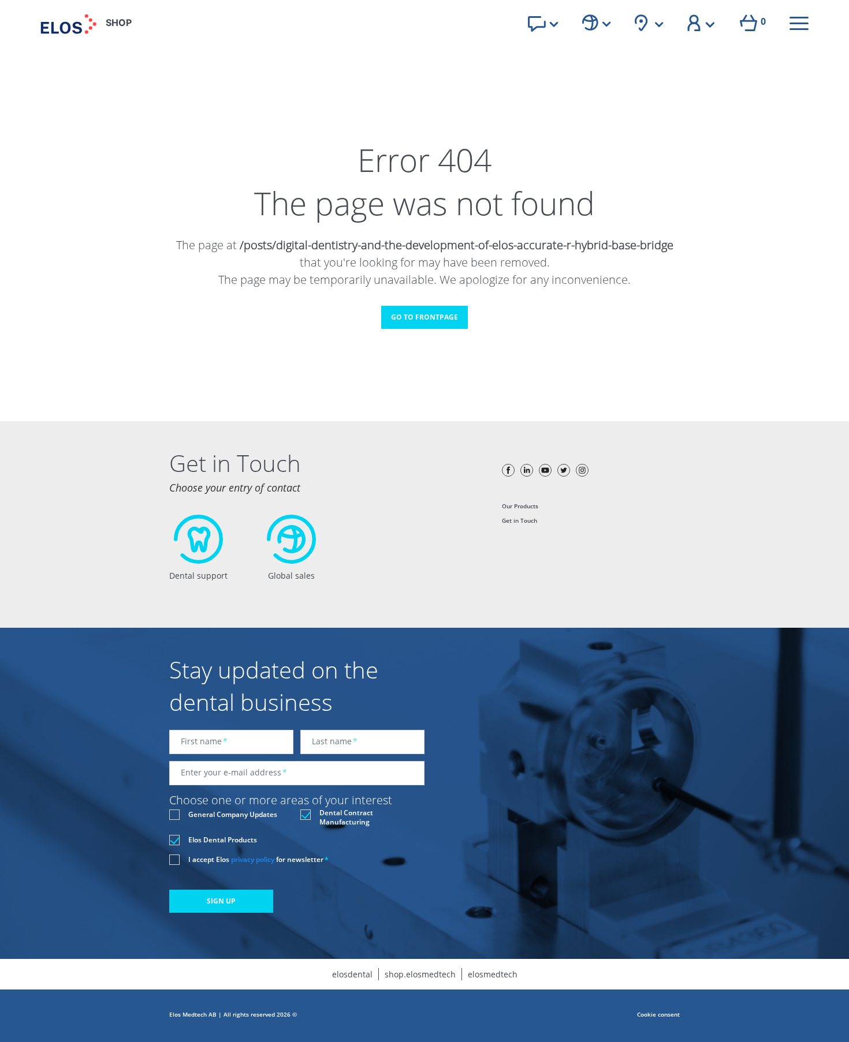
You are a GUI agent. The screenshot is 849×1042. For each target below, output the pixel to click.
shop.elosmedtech (420, 974)
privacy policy (252, 859)
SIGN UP (221, 901)
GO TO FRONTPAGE (424, 317)
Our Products (520, 506)
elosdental (352, 974)
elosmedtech (492, 974)
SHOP (119, 22)
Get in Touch (519, 520)
